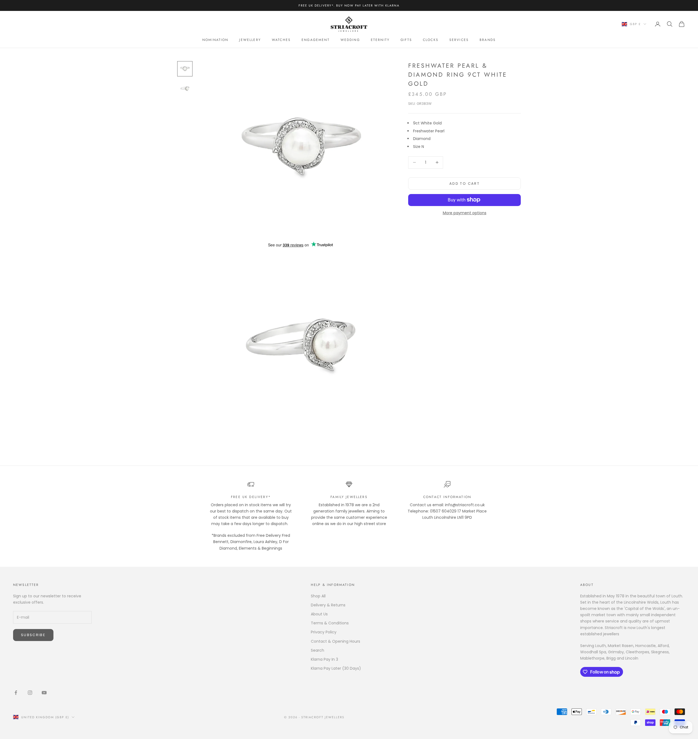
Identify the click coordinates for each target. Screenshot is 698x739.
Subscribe (33, 634)
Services (459, 39)
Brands (488, 39)
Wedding (350, 39)
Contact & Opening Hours (335, 641)
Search (317, 650)
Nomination (215, 39)
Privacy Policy (323, 632)
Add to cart (464, 183)
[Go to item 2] (184, 88)
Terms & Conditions (330, 623)
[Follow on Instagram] (30, 692)
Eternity (380, 39)
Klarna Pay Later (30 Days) (336, 668)
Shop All (318, 596)
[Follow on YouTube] (44, 692)
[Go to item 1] (184, 68)
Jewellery (250, 39)
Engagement (316, 39)
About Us (319, 614)
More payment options (464, 212)
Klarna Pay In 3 (324, 659)
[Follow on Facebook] (16, 692)
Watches (281, 39)
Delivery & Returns (328, 605)
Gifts (406, 39)
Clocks (430, 39)
